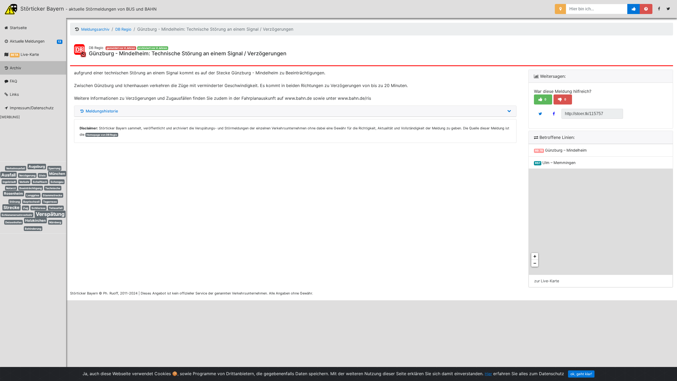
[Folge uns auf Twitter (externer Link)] (668, 8)
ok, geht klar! (581, 374)
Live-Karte (25, 54)
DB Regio (123, 29)
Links (14, 94)
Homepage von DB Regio (101, 134)
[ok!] (633, 9)
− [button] (534, 263)
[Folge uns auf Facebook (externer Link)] (659, 8)
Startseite (18, 27)
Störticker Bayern (44, 9)
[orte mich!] (560, 9)
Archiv (15, 68)
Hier (488, 373)
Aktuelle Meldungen (35, 41)
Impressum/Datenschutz (31, 108)
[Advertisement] (29, 139)
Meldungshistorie (101, 111)
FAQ (13, 81)
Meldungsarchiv (95, 29)
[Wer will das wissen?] (646, 9)
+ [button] (534, 256)
